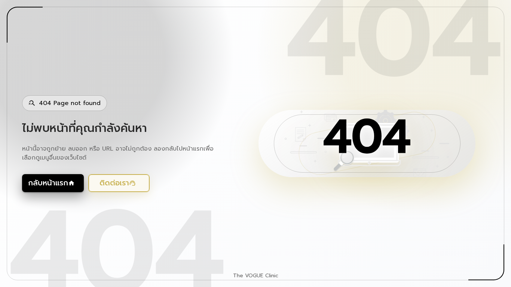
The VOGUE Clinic (255, 276)
